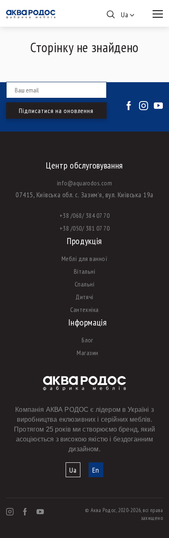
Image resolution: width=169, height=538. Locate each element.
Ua (73, 470)
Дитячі (84, 297)
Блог (88, 340)
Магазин (87, 353)
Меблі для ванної (85, 258)
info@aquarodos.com (84, 183)
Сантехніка (84, 309)
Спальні (84, 284)
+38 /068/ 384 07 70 (84, 215)
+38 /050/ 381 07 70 (84, 228)
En (95, 470)
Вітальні (85, 271)
